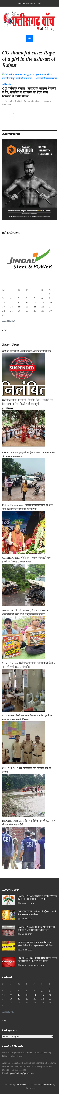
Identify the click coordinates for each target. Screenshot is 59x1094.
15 (42, 302)
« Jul (4, 330)
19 (19, 306)
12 (19, 302)
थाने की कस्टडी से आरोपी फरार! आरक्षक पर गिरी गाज (26, 351)
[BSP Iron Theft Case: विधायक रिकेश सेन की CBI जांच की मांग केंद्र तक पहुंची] (29, 848)
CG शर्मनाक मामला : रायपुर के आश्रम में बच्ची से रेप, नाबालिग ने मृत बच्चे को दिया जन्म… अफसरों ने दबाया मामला (29, 92)
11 (11, 302)
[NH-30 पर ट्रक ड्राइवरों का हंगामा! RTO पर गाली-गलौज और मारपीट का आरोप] (29, 479)
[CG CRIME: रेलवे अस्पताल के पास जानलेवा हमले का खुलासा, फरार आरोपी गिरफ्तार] (29, 742)
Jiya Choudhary (34, 101)
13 (27, 302)
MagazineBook (45, 1084)
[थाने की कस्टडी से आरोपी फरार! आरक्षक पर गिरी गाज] (29, 374)
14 (35, 302)
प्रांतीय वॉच (6, 84)
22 (42, 306)
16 (50, 302)
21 (35, 306)
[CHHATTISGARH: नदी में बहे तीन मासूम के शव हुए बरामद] (29, 795)
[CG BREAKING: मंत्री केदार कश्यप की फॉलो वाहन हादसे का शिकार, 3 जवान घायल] (29, 585)
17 (3, 306)
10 (3, 302)
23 (50, 306)
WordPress (21, 1084)
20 (27, 306)
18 (11, 306)
